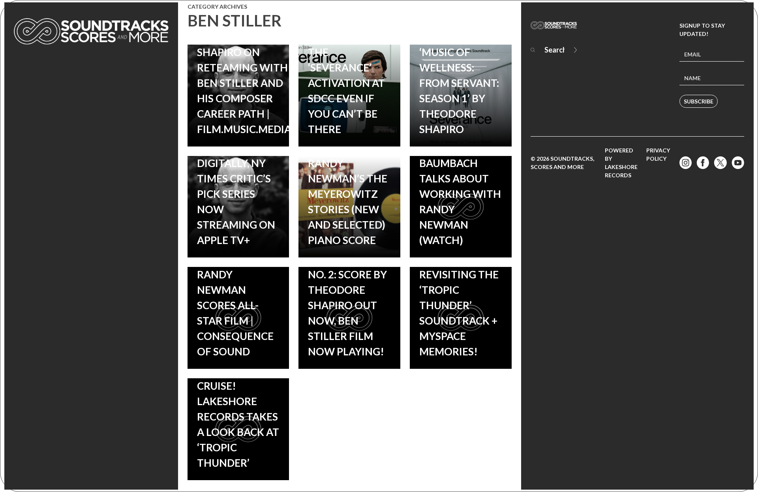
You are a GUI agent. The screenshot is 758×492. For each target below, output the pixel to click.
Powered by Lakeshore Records (621, 162)
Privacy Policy (658, 154)
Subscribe (698, 101)
